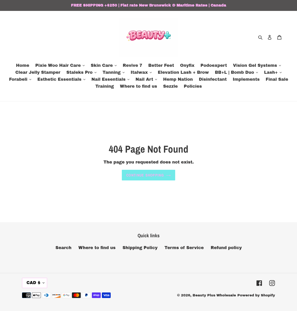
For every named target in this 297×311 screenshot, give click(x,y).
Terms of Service (184, 247)
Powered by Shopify (256, 295)
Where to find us (97, 247)
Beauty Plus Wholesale (214, 295)
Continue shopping (145, 175)
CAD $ (33, 282)
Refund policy (226, 247)
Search (63, 247)
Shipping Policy (140, 247)
